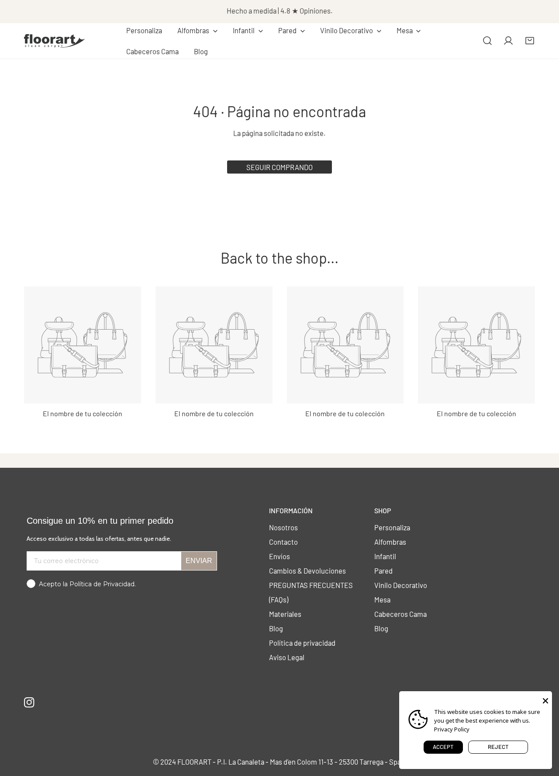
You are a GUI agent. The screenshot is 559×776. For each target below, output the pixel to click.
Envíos (279, 556)
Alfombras (390, 541)
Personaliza (392, 527)
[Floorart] (54, 40)
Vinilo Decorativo (400, 585)
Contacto (283, 541)
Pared (383, 570)
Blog (276, 628)
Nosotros (283, 527)
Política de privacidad (302, 642)
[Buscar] (487, 40)
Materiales (285, 613)
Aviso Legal (286, 657)
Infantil (385, 556)
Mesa (382, 599)
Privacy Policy (451, 729)
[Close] (545, 699)
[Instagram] (29, 702)
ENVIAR (199, 560)
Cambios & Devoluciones (307, 570)
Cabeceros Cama (400, 613)
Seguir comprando (279, 167)
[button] (197, 30)
